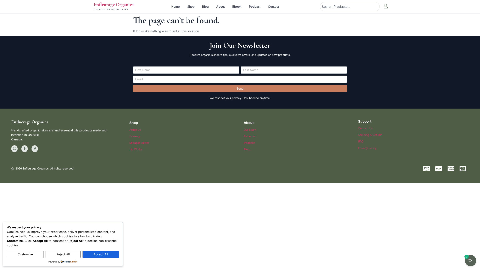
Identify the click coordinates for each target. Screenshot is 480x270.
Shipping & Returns (370, 135)
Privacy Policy (367, 148)
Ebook (237, 6)
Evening (134, 136)
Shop (191, 6)
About (220, 6)
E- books (250, 136)
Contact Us (365, 128)
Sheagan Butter (139, 143)
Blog (205, 6)
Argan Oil (135, 129)
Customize (25, 254)
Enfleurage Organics (114, 4)
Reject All (63, 254)
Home (175, 6)
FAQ (360, 141)
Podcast (254, 6)
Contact (273, 6)
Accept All (100, 254)
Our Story (250, 129)
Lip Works (135, 149)
